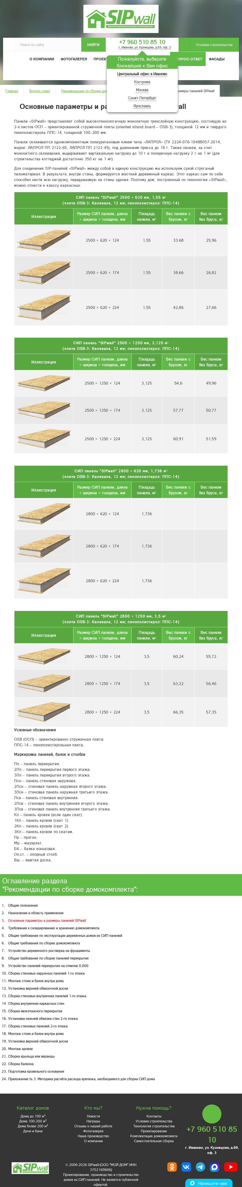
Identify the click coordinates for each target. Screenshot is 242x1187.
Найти (93, 44)
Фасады (217, 59)
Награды (93, 1121)
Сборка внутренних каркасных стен (36, 1003)
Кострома (142, 81)
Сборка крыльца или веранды (31, 1056)
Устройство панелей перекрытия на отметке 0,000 (48, 965)
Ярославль (142, 106)
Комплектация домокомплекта (153, 1136)
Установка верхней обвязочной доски (38, 988)
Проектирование (154, 1131)
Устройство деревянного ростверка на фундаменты (49, 950)
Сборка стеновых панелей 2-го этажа (38, 1026)
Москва (142, 89)
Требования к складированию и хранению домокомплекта (53, 928)
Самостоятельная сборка (154, 1141)
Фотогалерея (74, 59)
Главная (11, 91)
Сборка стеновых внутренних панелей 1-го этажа (47, 996)
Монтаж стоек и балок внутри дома (36, 981)
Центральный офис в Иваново (142, 73)
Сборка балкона (21, 1064)
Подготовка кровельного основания (36, 1071)
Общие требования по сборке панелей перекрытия (48, 958)
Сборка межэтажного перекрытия (35, 1011)
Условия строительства (214, 44)
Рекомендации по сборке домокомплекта (93, 91)
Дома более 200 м (33, 1126)
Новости (93, 1116)
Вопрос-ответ (187, 59)
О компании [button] (42, 59)
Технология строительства (154, 1126)
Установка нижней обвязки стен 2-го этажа (43, 1018)
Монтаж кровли (20, 1048)
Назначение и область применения (36, 913)
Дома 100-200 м (33, 1121)
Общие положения (23, 905)
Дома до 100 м (33, 1116)
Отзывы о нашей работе (93, 1126)
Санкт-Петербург (142, 97)
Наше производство (93, 1136)
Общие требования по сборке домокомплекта (44, 943)
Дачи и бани (33, 1131)
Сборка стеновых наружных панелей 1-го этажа (46, 973)
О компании (93, 1141)
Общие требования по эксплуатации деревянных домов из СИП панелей (65, 935)
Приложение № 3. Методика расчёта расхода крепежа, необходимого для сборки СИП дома (81, 1079)
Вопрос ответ (39, 91)
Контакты (154, 1116)
